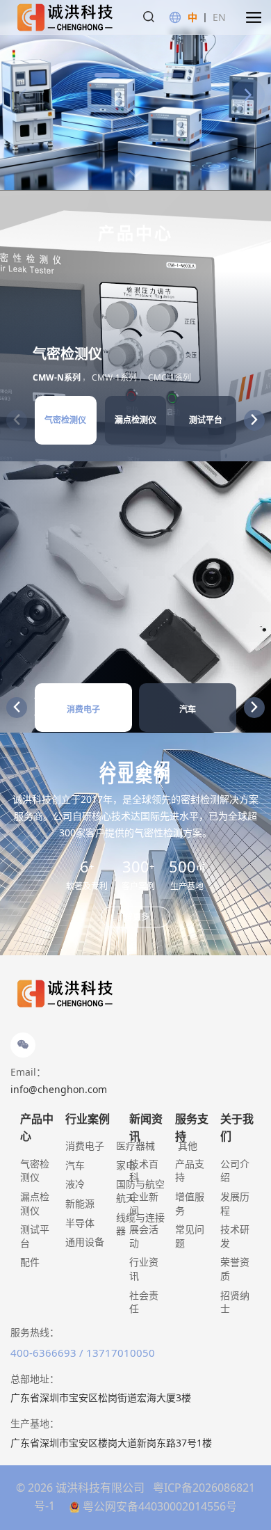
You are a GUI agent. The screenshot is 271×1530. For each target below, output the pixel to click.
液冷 (75, 1183)
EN (219, 17)
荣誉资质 (234, 1268)
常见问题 (189, 1236)
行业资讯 (143, 1268)
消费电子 (84, 1145)
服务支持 (191, 1128)
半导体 (80, 1222)
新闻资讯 (146, 1128)
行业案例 (87, 1118)
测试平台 (34, 1236)
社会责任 (143, 1302)
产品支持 (189, 1170)
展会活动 (143, 1236)
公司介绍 (234, 1170)
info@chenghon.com (58, 1089)
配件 (30, 1261)
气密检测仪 (34, 1170)
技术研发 (234, 1236)
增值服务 (189, 1203)
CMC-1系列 (169, 377)
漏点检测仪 (34, 1203)
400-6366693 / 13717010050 (82, 1353)
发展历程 (234, 1203)
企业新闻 (143, 1203)
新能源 (80, 1203)
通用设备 (84, 1241)
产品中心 (37, 1128)
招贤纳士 (234, 1302)
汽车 (75, 1165)
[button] (253, 17)
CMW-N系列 (57, 377)
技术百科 (143, 1170)
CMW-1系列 (114, 377)
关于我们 (237, 1128)
